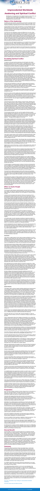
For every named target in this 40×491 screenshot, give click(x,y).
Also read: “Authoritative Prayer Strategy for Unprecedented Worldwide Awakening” (18, 481)
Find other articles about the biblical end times (13, 483)
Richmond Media (29, 489)
